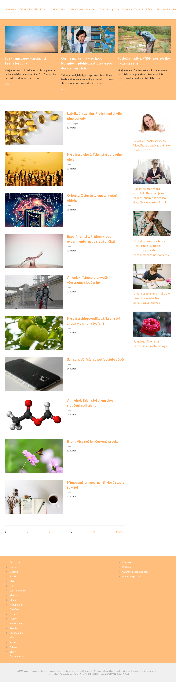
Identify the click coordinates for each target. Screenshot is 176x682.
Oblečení (127, 9)
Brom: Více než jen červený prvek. (92, 441)
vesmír (64, 89)
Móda (100, 9)
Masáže (90, 9)
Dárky (23, 9)
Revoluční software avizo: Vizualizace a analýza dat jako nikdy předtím (151, 145)
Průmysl (149, 9)
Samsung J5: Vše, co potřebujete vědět (95, 359)
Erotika (44, 9)
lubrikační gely (72, 124)
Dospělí (33, 9)
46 (94, 531)
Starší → (120, 531)
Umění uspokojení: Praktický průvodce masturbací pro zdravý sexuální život (151, 298)
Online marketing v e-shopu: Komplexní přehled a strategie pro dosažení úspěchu (86, 63)
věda (7, 84)
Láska (54, 9)
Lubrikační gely (75, 9)
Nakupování (112, 9)
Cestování (11, 9)
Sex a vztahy (163, 9)
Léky (62, 9)
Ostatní (139, 9)
